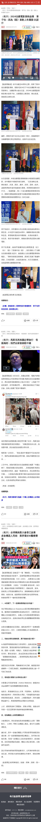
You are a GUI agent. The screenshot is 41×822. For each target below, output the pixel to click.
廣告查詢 (11, 802)
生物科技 (33, 772)
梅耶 (15, 507)
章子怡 (19, 314)
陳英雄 (26, 314)
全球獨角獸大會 (12, 772)
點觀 (28, 2)
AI (27, 772)
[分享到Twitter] (39, 653)
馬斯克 (10, 507)
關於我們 (19, 802)
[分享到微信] (39, 650)
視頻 (21, 2)
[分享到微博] (39, 656)
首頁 (5, 2)
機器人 (22, 772)
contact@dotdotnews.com (30, 810)
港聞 (3, 543)
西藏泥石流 (13, 2)
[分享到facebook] (39, 647)
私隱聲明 (37, 802)
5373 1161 (14, 810)
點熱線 (3, 802)
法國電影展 (11, 314)
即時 (18, 2)
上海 (21, 507)
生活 (32, 2)
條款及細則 (20, 804)
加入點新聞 (28, 802)
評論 (25, 2)
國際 (3, 347)
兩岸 (3, 27)
